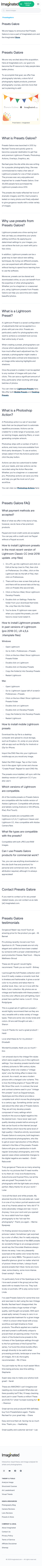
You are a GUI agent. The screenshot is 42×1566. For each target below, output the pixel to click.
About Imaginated (9, 1528)
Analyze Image (7, 1482)
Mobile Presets (21, 392)
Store (17, 37)
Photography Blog (9, 1505)
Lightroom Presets (25, 389)
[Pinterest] (21, 1471)
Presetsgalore (8, 17)
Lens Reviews (7, 1513)
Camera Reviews (8, 1509)
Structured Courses (9, 1486)
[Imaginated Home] (10, 1455)
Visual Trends (7, 1494)
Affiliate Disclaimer (9, 1544)
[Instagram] (4, 1471)
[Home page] (10, 4)
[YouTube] (9, 1471)
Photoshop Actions (26, 488)
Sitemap (5, 1548)
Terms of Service (8, 1540)
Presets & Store (8, 1517)
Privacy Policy (7, 1536)
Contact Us (6, 1532)
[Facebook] (15, 1471)
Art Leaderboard (8, 1490)
